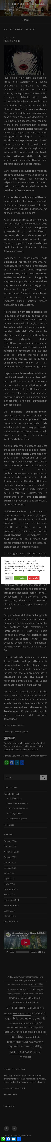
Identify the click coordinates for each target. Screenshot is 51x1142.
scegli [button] (8, 578)
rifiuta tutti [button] (33, 578)
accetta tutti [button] (20, 578)
